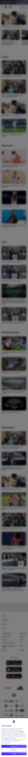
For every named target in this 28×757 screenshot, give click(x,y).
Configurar (14, 750)
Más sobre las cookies (6, 743)
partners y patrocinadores (10, 738)
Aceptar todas (14, 746)
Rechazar (14, 753)
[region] (14, 737)
